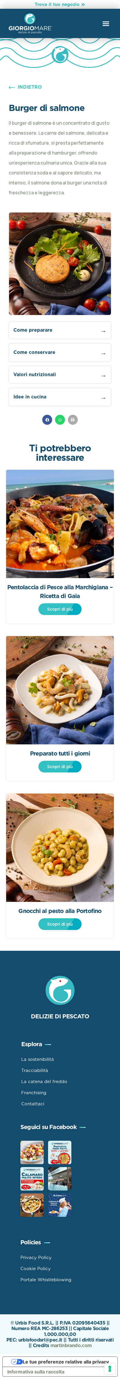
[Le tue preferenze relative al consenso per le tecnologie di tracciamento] (109, 1368)
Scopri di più (60, 609)
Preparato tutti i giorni (60, 753)
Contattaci (32, 1103)
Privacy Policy (36, 1257)
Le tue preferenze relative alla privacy (66, 1362)
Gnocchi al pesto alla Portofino (59, 910)
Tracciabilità (34, 1070)
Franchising (33, 1092)
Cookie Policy (35, 1268)
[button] (106, 23)
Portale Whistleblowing (45, 1279)
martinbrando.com (71, 1345)
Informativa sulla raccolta (35, 1372)
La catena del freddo (44, 1081)
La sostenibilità (37, 1059)
